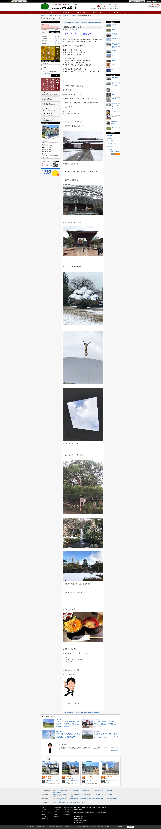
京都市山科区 (98, 790)
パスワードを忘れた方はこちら (47, 73)
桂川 (56, 802)
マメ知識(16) (109, 149)
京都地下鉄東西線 (83, 798)
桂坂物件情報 (58, 807)
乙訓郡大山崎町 (57, 792)
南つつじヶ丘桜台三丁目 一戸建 (49, 761)
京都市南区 (83, 790)
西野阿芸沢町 (79, 794)
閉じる (130, 826)
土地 (56, 814)
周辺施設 (67, 812)
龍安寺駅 (107, 782)
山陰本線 (76, 798)
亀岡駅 (47, 782)
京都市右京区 (111, 780)
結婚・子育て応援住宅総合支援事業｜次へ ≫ (92, 22)
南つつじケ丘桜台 (56, 780)
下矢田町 (73, 794)
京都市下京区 (90, 790)
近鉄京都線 (92, 798)
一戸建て (57, 809)
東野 (85, 802)
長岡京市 (109, 790)
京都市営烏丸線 (57, 800)
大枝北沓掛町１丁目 (79, 780)
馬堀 (71, 802)
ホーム (43, 807)
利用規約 (44, 814)
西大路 (81, 802)
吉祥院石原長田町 (57, 796)
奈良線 (114, 798)
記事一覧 (77, 22)
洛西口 (60, 802)
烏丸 (74, 802)
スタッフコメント (72, 29)
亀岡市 (50, 780)
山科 (77, 802)
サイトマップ (45, 816)
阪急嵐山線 (63, 798)
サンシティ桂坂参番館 (86, 761)
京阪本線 (98, 798)
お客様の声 (68, 814)
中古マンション (59, 812)
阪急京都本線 (56, 798)
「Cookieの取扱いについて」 (108, 826)
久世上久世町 (98, 794)
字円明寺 (55, 794)
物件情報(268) (109, 138)
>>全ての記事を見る (115, 151)
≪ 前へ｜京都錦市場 (68, 22)
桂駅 (67, 782)
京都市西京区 (72, 780)
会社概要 (44, 809)
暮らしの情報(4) (110, 141)
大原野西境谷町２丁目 (64, 794)
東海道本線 (70, 798)
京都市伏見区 (68, 790)
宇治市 (104, 790)
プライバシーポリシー (47, 812)
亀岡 (64, 802)
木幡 (64, 796)
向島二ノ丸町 (69, 796)
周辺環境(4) (109, 135)
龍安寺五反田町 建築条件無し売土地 (110, 761)
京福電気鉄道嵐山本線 (106, 798)
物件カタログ (45, 818)
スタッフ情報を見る (113, 750)
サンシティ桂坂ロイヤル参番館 (69, 761)
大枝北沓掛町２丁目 (99, 780)
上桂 (67, 802)
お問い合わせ (68, 807)
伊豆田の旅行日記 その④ (72, 27)
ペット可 (57, 816)
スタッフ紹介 (68, 809)
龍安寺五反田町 (118, 780)
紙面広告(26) (109, 146)
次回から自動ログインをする (50, 71)
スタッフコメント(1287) (112, 143)
